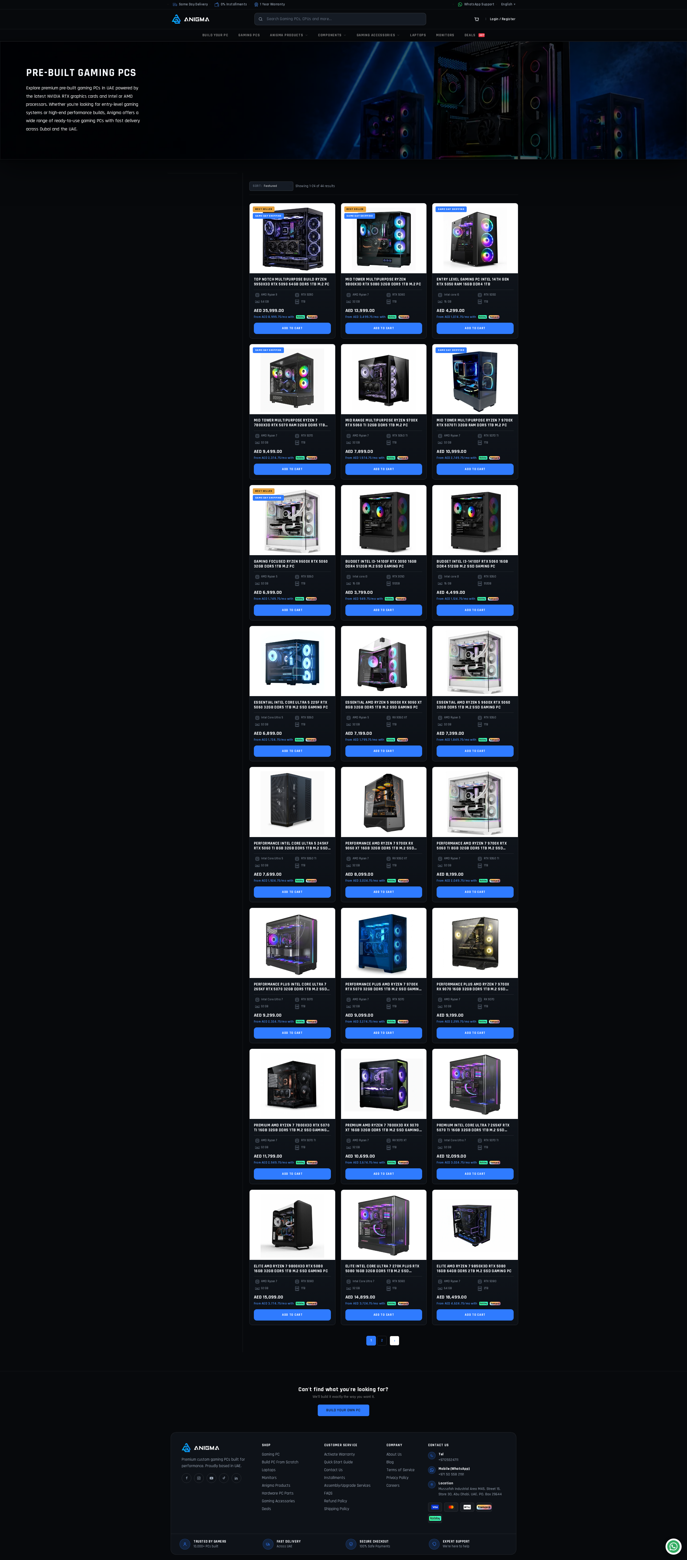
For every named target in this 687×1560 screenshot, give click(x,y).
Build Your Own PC (343, 1410)
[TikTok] (224, 1478)
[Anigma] (190, 19)
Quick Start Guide (338, 1462)
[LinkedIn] (236, 1478)
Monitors (269, 1477)
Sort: (257, 186)
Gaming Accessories (278, 1501)
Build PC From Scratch (280, 1462)
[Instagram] (199, 1478)
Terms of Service (400, 1469)
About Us (394, 1454)
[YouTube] (211, 1478)
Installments (334, 1477)
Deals (266, 1508)
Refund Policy (335, 1501)
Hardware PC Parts (278, 1493)
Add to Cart (292, 328)
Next (394, 1341)
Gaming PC (271, 1454)
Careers (393, 1485)
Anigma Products (276, 1485)
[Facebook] (186, 1478)
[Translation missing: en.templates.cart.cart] (476, 19)
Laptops (269, 1469)
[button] (231, 4)
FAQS (328, 1493)
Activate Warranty (339, 1454)
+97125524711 (448, 1459)
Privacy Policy (397, 1477)
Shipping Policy (336, 1508)
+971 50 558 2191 (451, 1474)
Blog (390, 1462)
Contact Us (333, 1469)
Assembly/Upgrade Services (347, 1485)
